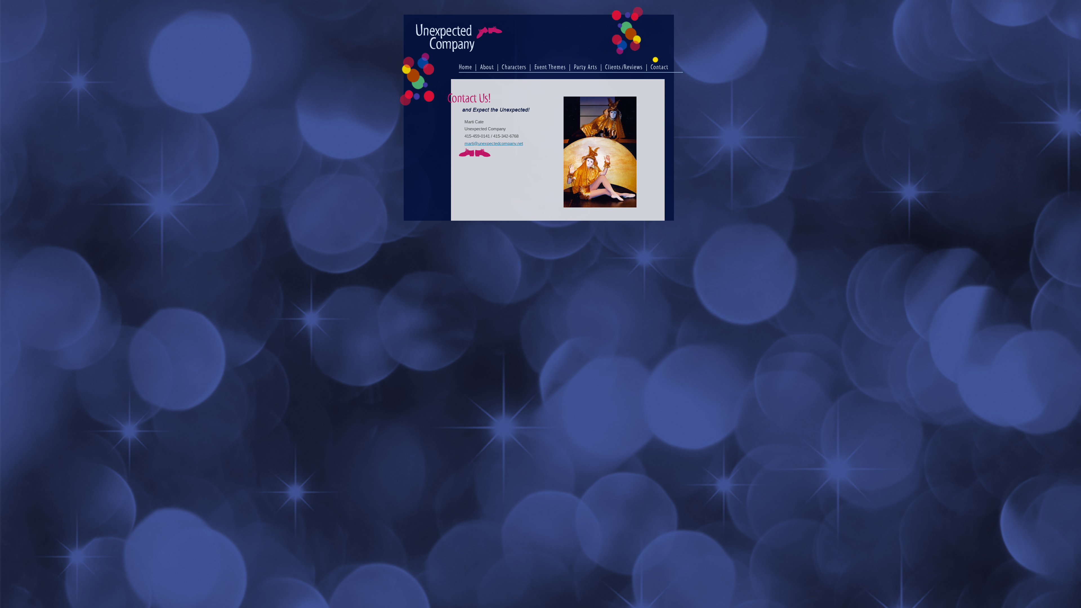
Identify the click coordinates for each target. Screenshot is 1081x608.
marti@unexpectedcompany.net (493, 143)
